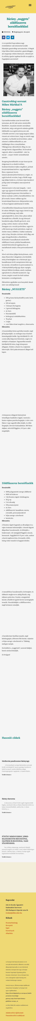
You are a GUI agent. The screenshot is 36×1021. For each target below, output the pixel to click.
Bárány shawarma (8, 799)
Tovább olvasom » (6, 774)
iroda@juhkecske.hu (14, 913)
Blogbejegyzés (18, 32)
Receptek (27, 32)
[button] (30, 5)
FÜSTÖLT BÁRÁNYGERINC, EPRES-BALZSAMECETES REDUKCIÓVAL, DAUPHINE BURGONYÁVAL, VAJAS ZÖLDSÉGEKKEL (15, 839)
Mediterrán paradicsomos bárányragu (15, 761)
